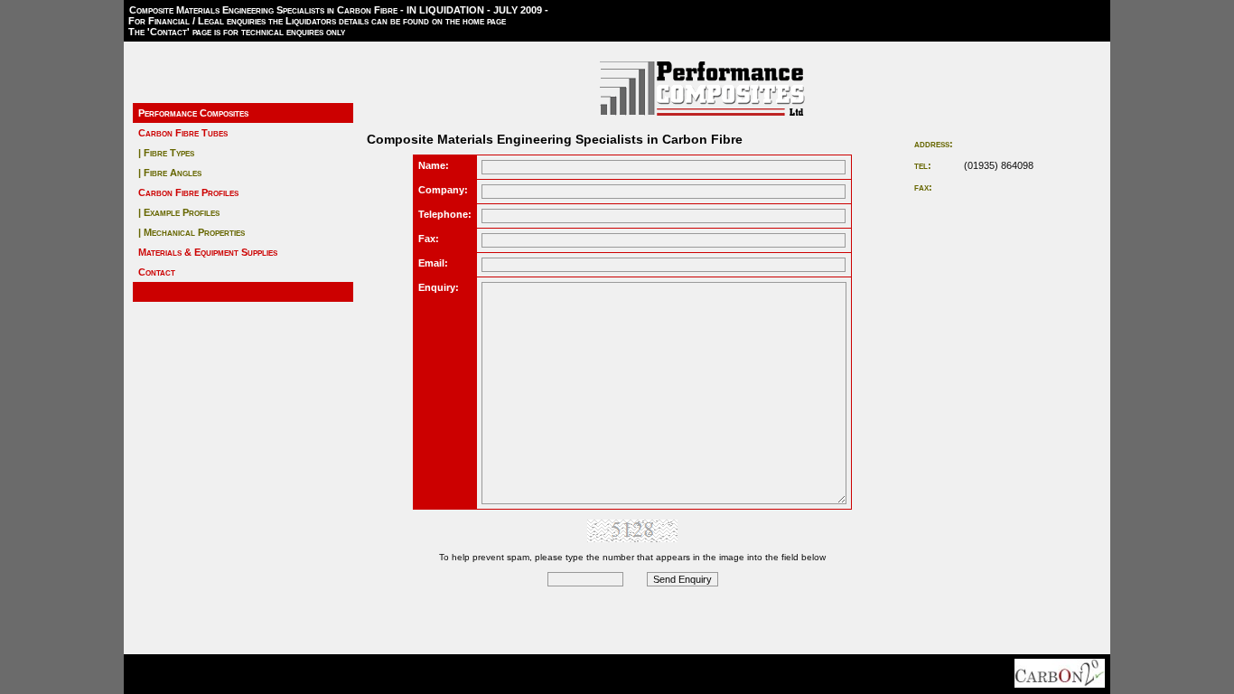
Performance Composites (193, 113)
